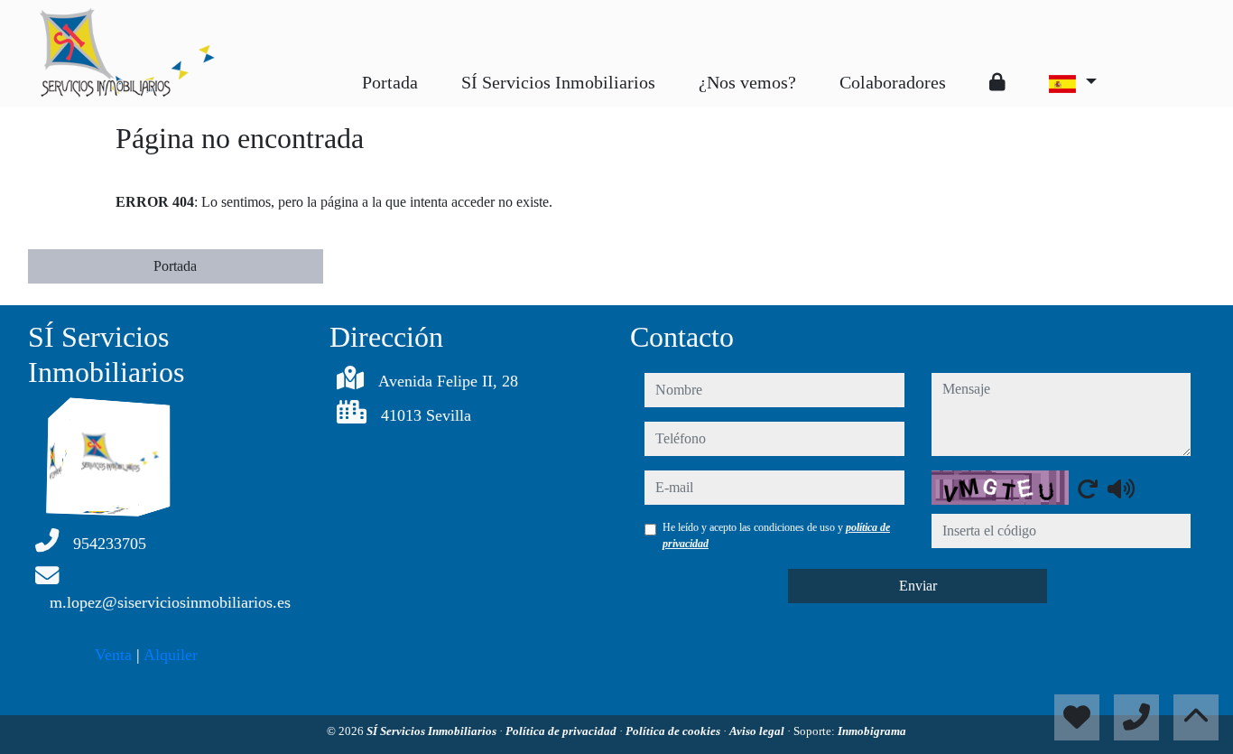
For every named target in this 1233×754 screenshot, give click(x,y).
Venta (113, 655)
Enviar (918, 585)
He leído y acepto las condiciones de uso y (776, 535)
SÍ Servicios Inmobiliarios (558, 82)
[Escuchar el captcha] (1121, 488)
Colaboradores (892, 82)
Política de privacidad (562, 731)
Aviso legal (758, 731)
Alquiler (171, 655)
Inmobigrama (872, 731)
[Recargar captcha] (1087, 488)
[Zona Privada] (997, 82)
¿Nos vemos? (747, 82)
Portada (390, 82)
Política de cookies (674, 731)
